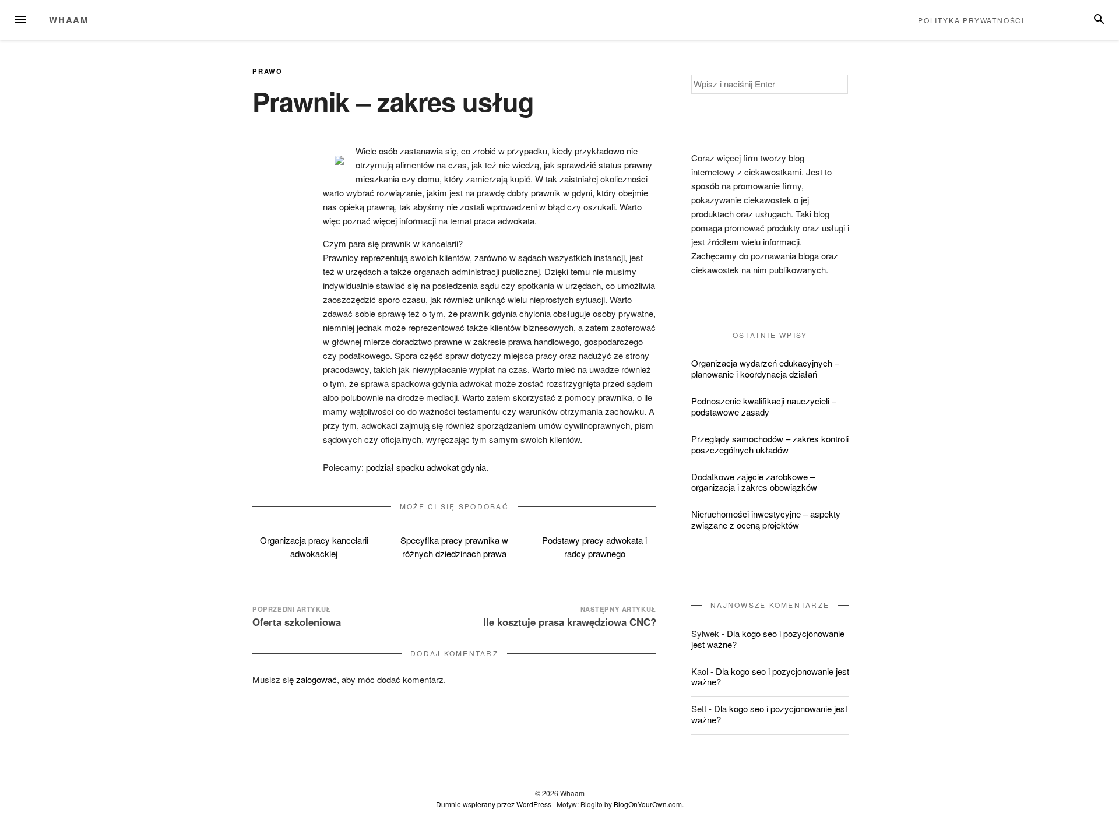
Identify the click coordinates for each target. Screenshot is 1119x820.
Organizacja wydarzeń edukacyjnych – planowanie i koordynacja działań (765, 368)
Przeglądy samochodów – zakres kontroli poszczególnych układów (770, 444)
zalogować (316, 679)
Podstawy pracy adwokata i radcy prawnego (594, 546)
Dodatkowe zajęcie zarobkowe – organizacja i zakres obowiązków (754, 482)
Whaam (69, 19)
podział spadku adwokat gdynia (426, 467)
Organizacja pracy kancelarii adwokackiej (314, 546)
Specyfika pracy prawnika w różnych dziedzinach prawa (454, 546)
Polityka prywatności (971, 20)
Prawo (267, 71)
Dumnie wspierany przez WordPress (493, 804)
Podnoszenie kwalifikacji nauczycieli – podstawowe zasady (763, 406)
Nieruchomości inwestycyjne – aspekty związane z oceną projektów (765, 519)
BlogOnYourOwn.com (648, 804)
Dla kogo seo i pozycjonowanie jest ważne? (767, 638)
